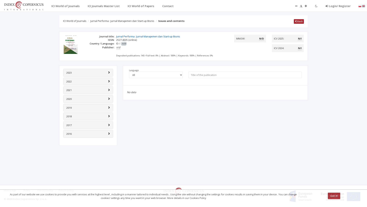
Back (300, 21)
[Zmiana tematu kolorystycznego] (316, 6)
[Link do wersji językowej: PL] (359, 5)
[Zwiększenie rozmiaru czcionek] (307, 6)
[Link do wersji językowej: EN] (363, 5)
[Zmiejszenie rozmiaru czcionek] (294, 6)
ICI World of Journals (74, 21)
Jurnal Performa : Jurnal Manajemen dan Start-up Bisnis (122, 21)
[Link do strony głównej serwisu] (23, 5)
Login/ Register (340, 6)
